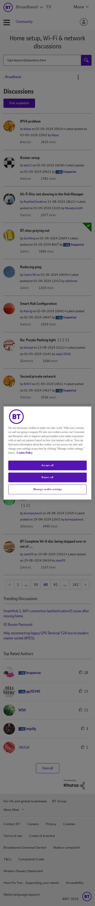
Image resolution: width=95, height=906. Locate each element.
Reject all (47, 477)
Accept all (47, 465)
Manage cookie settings (47, 489)
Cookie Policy (25, 452)
